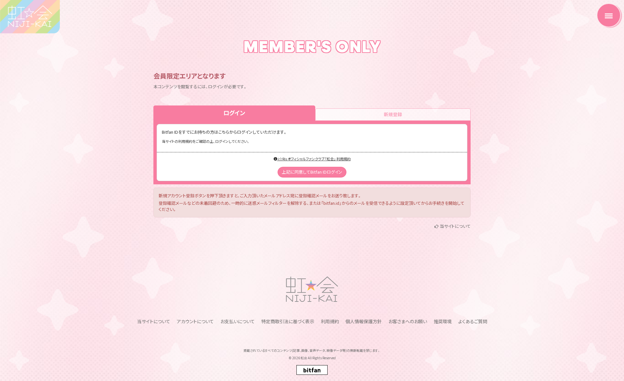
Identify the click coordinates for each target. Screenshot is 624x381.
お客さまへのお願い (407, 321)
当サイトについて (455, 226)
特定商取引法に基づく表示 (287, 321)
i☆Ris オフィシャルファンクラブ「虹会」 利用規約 (314, 158)
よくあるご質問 (472, 321)
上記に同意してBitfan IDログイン (312, 172)
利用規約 (330, 321)
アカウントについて (195, 321)
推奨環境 (443, 321)
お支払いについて (237, 321)
